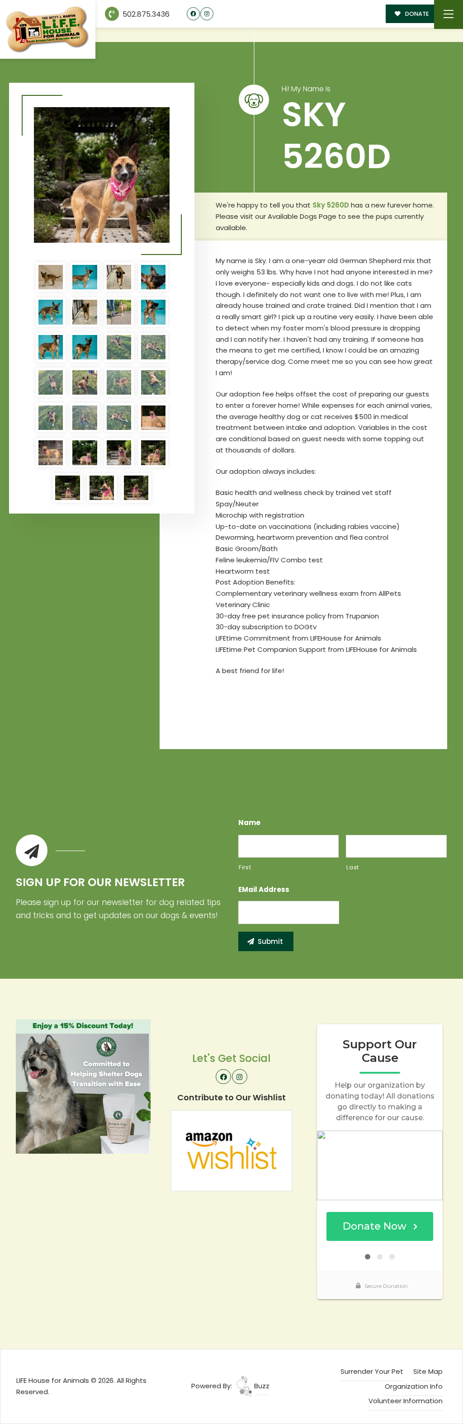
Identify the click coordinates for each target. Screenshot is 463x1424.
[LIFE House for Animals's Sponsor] (83, 1086)
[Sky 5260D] (101, 175)
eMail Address (263, 889)
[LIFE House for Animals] (48, 29)
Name (249, 822)
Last (352, 867)
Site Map (428, 1371)
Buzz (260, 1386)
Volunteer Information (406, 1400)
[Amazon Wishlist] (231, 1150)
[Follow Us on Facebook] (193, 13)
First (245, 867)
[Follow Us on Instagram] (206, 13)
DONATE (416, 14)
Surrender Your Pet (371, 1371)
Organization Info (414, 1386)
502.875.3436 (145, 14)
